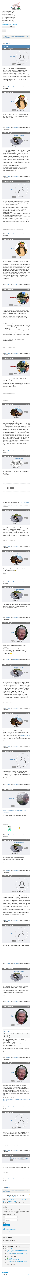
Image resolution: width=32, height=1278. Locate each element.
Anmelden (7, 87)
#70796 (27, 925)
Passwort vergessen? (8, 1231)
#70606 (27, 239)
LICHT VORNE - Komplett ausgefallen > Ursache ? (17, 1251)
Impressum (5, 1272)
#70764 (27, 751)
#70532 (27, 92)
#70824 (27, 968)
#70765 (27, 789)
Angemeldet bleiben (9, 1223)
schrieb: (7, 1031)
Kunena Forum (19, 1197)
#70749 (27, 551)
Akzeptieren (5, 26)
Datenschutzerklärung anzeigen (9, 24)
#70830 (27, 1112)
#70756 (27, 664)
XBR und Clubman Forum (21, 36)
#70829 (27, 1062)
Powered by (12, 1197)
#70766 (27, 840)
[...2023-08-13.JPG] (8, 488)
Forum (5, 36)
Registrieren (16, 87)
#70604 (27, 181)
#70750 (27, 587)
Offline (14, 64)
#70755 (27, 622)
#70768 (27, 875)
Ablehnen (12, 26)
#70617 (27, 289)
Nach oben (27, 1275)
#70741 (27, 404)
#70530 (27, 48)
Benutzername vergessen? (9, 1229)
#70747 (27, 456)
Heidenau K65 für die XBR (13, 1259)
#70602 (27, 132)
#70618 (27, 358)
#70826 (27, 1006)
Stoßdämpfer (6, 37)
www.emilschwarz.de (25, 735)
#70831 (27, 1155)
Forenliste (11, 36)
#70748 (27, 510)
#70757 (27, 713)
